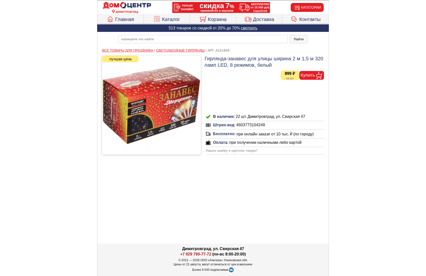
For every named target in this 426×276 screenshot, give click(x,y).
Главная (124, 19)
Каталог (171, 19)
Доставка (263, 19)
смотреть (249, 28)
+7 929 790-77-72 (195, 254)
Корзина (217, 19)
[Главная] (127, 5)
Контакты (309, 19)
